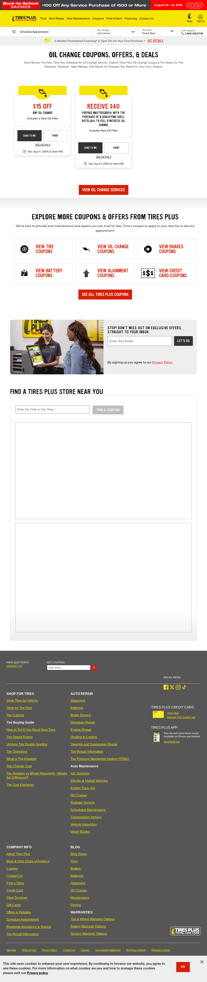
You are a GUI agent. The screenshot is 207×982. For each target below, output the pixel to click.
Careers (12, 868)
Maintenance (80, 897)
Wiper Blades (80, 831)
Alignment (78, 700)
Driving (76, 905)
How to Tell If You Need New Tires (30, 729)
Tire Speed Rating (19, 737)
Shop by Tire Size (19, 708)
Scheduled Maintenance (88, 810)
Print (55, 135)
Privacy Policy (162, 362)
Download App (172, 741)
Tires (74, 861)
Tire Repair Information (87, 751)
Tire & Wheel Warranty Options (93, 919)
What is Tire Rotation (21, 759)
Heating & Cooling (84, 737)
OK (183, 967)
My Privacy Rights (136, 950)
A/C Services (80, 773)
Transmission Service (86, 817)
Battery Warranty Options (88, 926)
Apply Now (173, 713)
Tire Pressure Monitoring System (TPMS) (100, 759)
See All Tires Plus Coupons (105, 294)
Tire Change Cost (19, 766)
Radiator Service (83, 802)
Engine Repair (81, 729)
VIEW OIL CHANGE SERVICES (103, 190)
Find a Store (15, 883)
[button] (43, 18)
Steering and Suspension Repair (94, 744)
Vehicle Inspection (84, 824)
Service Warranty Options (89, 933)
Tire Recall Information (22, 934)
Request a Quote (160, 950)
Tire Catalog (15, 715)
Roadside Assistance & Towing (28, 927)
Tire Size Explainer (20, 785)
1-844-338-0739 (194, 33)
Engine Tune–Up (83, 788)
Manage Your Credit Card (181, 717)
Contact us (14, 666)
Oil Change (79, 795)
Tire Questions (16, 751)
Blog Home (79, 854)
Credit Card (14, 890)
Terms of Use (29, 950)
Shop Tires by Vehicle (22, 700)
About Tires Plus (18, 854)
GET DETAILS (155, 40)
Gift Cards (13, 905)
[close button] (202, 962)
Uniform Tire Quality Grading (26, 744)
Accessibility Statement (107, 950)
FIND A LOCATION (108, 410)
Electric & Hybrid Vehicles (89, 780)
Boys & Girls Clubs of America (28, 861)
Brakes (76, 868)
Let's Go (183, 340)
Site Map (11, 950)
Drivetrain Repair (83, 722)
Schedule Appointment (22, 919)
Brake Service (81, 715)
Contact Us (14, 876)
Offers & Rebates (18, 912)
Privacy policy (37, 973)
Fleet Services (16, 897)
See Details (42, 144)
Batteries (77, 708)
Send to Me (29, 135)
